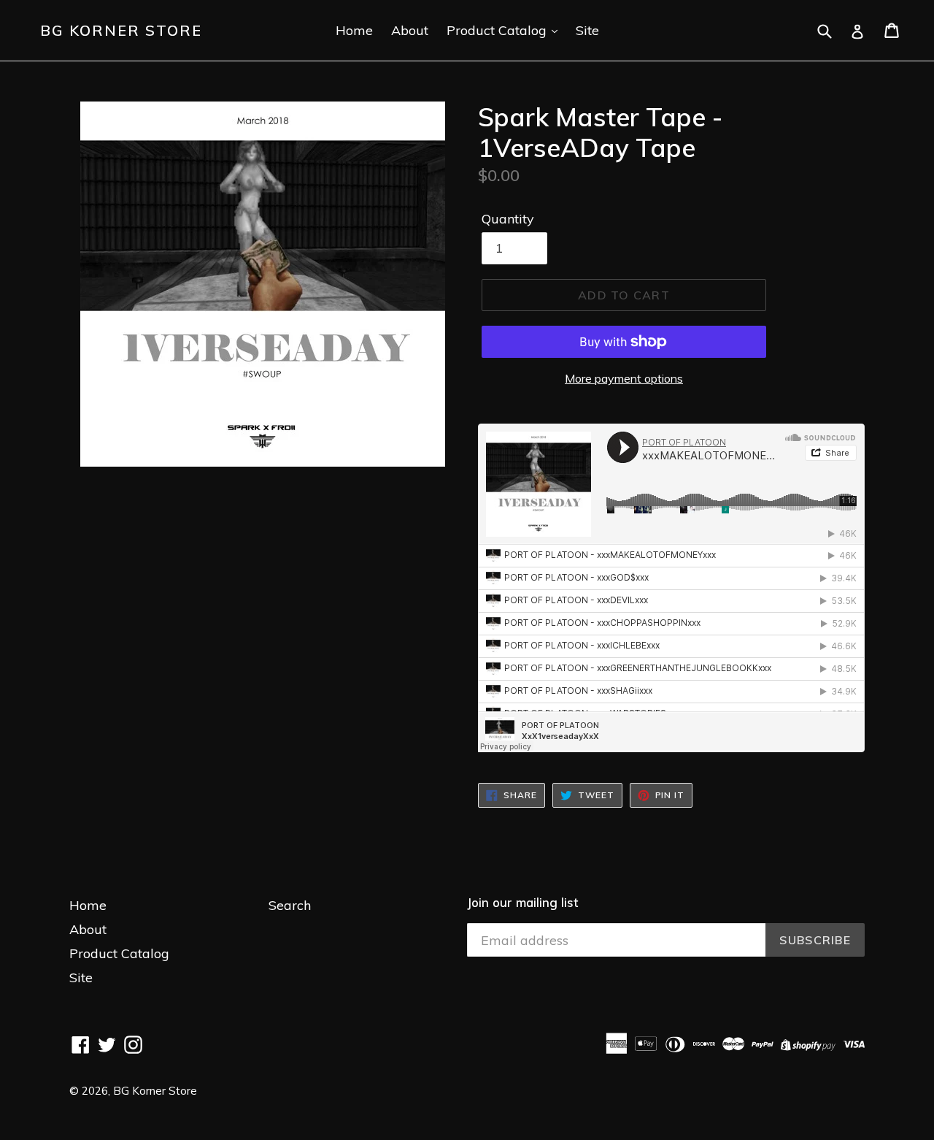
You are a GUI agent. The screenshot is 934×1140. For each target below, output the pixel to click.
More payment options (624, 378)
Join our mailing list (522, 902)
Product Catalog (498, 30)
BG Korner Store (121, 30)
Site (587, 30)
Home (354, 30)
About (409, 30)
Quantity (508, 218)
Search (290, 905)
